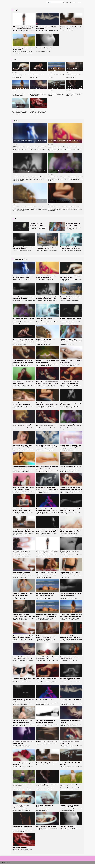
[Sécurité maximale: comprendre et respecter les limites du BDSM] (47, 712)
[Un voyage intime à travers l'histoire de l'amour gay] (38, 84)
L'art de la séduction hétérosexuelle (46, 826)
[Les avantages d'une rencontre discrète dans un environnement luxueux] (65, 163)
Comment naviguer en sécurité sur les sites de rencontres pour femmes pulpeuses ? (70, 319)
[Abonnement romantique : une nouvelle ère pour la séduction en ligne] (65, 133)
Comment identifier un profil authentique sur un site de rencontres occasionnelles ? (70, 248)
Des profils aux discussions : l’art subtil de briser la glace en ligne (20, 70)
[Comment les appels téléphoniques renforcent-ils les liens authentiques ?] (71, 416)
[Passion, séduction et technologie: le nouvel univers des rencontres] (24, 712)
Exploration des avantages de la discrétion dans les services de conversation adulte (21, 552)
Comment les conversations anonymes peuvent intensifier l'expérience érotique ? (71, 489)
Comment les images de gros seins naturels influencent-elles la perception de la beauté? (47, 446)
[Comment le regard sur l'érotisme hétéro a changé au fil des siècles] (71, 797)
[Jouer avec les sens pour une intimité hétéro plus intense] (24, 776)
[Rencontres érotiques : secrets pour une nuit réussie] (24, 755)
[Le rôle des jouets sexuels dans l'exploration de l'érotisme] (24, 797)
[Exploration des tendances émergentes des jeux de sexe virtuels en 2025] (24, 500)
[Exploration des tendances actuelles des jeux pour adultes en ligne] (24, 691)
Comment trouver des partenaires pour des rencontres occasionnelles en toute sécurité (47, 531)
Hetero (74, 2)
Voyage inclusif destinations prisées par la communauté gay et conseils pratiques (20, 88)
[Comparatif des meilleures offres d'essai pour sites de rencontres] (47, 649)
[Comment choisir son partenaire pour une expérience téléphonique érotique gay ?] (38, 66)
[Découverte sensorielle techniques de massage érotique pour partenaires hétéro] (47, 606)
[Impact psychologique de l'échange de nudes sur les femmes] (24, 373)
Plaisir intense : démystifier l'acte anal (70, 27)
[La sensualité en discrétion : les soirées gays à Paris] (56, 84)
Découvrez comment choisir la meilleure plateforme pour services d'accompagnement (71, 510)
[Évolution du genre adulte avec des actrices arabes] (71, 543)
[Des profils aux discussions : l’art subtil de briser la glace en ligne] (20, 66)
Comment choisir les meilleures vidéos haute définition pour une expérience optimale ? (70, 446)
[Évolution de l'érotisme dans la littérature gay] (20, 102)
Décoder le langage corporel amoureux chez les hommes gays (74, 88)
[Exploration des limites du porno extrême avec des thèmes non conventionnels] (24, 564)
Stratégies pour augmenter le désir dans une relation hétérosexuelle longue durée (23, 637)
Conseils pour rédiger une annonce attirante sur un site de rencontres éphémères (45, 701)
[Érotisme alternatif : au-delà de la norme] (47, 733)
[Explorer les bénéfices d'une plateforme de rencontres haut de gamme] (24, 479)
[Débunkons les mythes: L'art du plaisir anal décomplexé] (47, 18)
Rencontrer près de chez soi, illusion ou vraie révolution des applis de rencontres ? (23, 277)
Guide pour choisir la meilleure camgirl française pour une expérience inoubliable (47, 679)
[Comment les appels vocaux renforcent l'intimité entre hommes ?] (24, 239)
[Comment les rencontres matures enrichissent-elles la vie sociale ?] (24, 395)
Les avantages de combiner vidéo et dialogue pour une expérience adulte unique (22, 362)
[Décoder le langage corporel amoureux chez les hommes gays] (74, 84)
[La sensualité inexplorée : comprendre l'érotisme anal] (24, 40)
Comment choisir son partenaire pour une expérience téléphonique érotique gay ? (23, 341)
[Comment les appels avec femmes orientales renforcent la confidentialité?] (57, 226)
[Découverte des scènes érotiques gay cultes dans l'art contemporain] (56, 66)
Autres (79, 2)
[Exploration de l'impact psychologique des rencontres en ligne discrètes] (24, 416)
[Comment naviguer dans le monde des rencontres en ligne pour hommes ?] (30, 163)
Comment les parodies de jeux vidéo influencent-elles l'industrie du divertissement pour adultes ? (70, 383)
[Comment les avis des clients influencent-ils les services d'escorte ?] (24, 649)
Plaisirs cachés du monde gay (38, 105)
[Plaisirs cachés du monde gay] (38, 102)
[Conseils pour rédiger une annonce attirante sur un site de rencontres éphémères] (47, 691)
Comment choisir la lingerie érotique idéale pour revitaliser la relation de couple (70, 573)
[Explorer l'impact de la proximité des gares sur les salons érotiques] (24, 585)
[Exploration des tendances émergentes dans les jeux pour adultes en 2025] (71, 522)
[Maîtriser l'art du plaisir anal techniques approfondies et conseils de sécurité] (24, 18)
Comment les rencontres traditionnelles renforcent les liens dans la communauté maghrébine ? (47, 383)
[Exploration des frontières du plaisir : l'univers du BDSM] (24, 733)
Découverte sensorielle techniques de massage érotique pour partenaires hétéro (46, 616)
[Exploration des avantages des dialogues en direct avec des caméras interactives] (24, 522)
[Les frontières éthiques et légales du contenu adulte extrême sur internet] (47, 564)
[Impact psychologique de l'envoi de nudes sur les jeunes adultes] (47, 352)
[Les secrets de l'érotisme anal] (47, 40)
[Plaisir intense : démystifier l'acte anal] (71, 18)
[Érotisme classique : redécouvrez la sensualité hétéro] (71, 733)
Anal (67, 2)
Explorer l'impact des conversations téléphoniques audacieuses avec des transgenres (46, 637)
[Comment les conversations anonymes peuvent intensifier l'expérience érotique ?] (71, 479)
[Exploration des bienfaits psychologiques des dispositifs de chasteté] (24, 458)
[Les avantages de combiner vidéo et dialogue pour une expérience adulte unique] (24, 352)
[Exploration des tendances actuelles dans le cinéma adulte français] (71, 585)
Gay (70, 2)
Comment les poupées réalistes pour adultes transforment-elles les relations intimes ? (47, 489)
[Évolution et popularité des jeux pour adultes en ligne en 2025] (71, 649)
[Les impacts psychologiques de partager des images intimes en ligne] (47, 458)
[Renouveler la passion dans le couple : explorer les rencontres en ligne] (24, 437)
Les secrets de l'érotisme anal (44, 48)
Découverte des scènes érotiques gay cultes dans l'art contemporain (56, 70)
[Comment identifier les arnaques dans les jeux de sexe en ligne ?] (47, 239)
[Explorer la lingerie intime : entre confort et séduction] (30, 193)
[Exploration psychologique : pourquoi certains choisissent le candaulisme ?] (71, 458)
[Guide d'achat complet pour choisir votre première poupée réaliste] (24, 670)
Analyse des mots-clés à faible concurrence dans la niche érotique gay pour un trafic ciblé (23, 616)
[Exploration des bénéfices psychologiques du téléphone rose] (71, 395)
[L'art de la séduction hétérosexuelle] (47, 818)
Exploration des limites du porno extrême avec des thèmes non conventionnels (21, 573)
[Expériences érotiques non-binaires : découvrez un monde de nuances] (24, 818)
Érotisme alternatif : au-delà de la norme (47, 741)
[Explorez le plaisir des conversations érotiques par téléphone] (71, 670)
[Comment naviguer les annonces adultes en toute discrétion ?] (71, 352)
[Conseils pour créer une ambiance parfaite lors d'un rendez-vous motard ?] (47, 500)
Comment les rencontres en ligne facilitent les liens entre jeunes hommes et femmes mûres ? (47, 404)
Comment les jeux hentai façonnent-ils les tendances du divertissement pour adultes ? (47, 425)
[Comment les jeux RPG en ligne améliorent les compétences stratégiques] (71, 627)
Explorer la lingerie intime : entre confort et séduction (29, 200)
